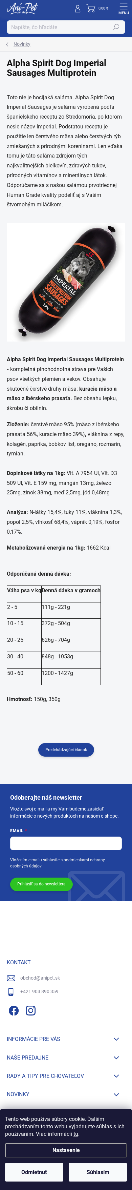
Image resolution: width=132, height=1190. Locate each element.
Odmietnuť (34, 1172)
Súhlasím (98, 1172)
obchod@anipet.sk (40, 978)
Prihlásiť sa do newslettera (41, 884)
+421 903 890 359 (39, 991)
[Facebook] (13, 1009)
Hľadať (116, 27)
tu (75, 1134)
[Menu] (123, 8)
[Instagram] (30, 1009)
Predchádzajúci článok (66, 749)
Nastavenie (66, 1150)
